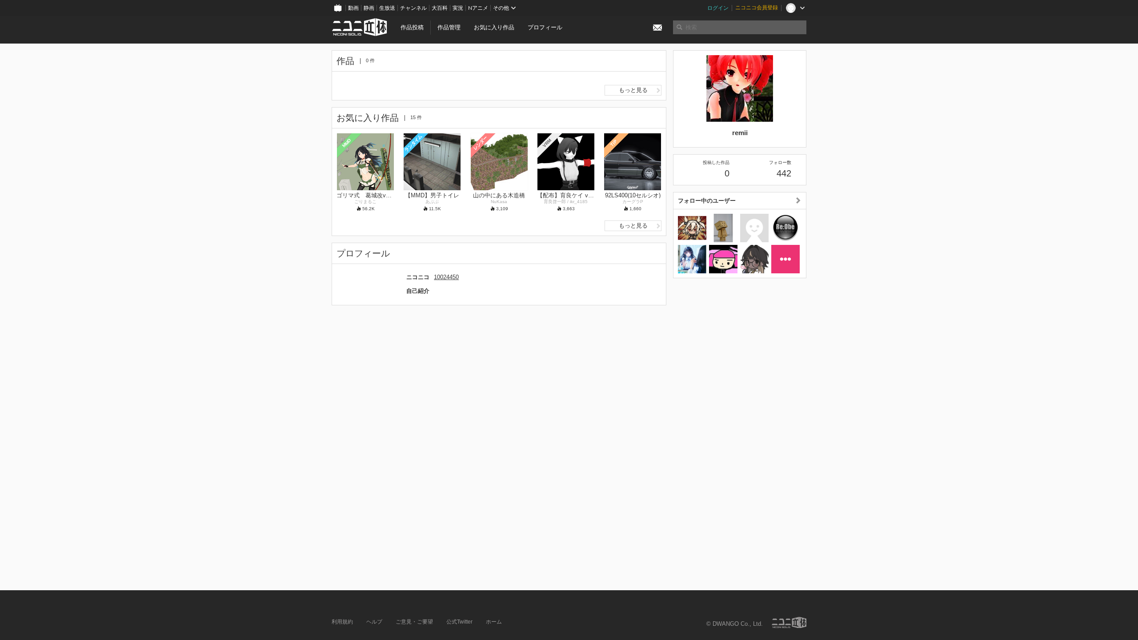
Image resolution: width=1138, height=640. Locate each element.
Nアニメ (478, 8)
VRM (547, 143)
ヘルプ (374, 622)
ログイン (718, 8)
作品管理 (449, 27)
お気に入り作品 (494, 27)
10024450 (446, 277)
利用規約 (342, 622)
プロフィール (545, 27)
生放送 (387, 8)
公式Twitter (459, 622)
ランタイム (413, 142)
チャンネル (413, 8)
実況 (458, 8)
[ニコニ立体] (789, 622)
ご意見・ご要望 (414, 622)
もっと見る (633, 90)
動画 (353, 8)
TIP (613, 143)
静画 (369, 8)
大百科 (440, 8)
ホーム (494, 622)
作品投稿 (412, 27)
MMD (346, 142)
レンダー (480, 143)
